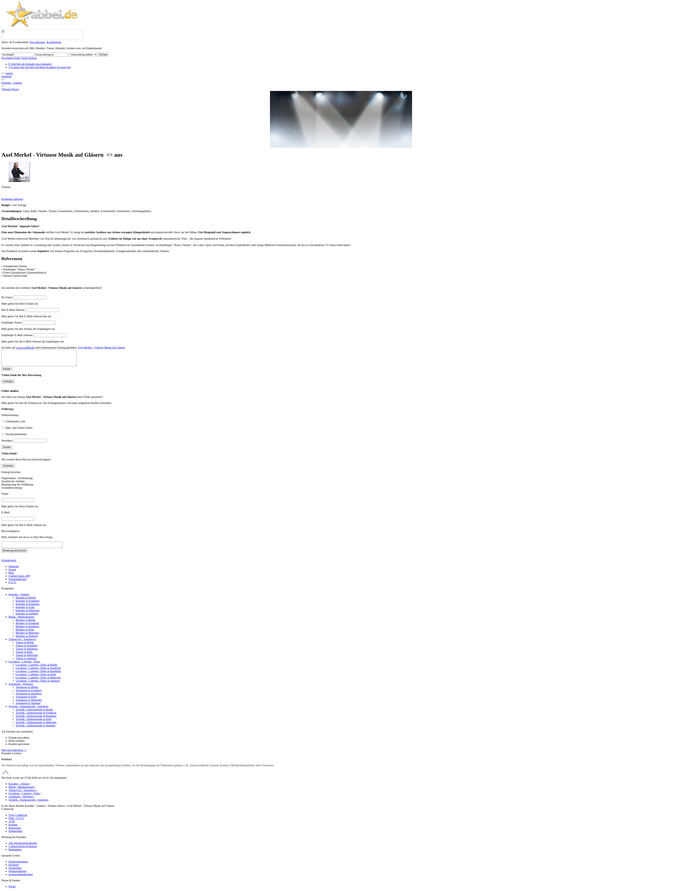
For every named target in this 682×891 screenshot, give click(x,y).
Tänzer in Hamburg (27, 648)
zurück (9, 73)
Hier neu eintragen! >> (14, 750)
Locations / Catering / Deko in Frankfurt (38, 667)
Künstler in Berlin (26, 597)
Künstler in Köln (25, 607)
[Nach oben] (5, 774)
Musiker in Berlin (25, 620)
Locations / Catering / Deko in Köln (36, 674)
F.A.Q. (12, 582)
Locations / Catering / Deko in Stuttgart (38, 680)
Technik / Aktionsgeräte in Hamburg (36, 715)
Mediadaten (15, 849)
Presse (12, 886)
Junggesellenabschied (21, 874)
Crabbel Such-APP (19, 575)
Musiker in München (27, 632)
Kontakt (13, 824)
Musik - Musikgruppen (21, 616)
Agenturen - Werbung (21, 683)
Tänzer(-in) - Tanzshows (22, 639)
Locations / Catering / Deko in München (38, 677)
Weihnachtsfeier (17, 871)
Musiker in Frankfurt (27, 623)
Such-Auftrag (29, 58)
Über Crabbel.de (18, 815)
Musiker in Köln (25, 629)
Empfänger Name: (11, 322)
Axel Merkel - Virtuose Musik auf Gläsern (101, 347)
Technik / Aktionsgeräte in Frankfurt (36, 712)
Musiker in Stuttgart (27, 636)
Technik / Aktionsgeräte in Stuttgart (35, 725)
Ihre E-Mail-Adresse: (13, 309)
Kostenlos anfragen (12, 199)
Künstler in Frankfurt (27, 600)
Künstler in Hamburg (27, 604)
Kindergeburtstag (18, 861)
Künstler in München (27, 610)
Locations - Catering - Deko (24, 661)
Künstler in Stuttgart (27, 613)
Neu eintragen (37, 42)
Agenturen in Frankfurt (29, 690)
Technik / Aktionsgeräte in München (36, 722)
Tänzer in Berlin (25, 642)
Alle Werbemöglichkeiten (23, 843)
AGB (12, 821)
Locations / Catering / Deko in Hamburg (38, 671)
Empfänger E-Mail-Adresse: (17, 335)
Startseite (6, 76)
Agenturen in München (29, 699)
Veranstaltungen (17, 579)
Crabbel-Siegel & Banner (23, 846)
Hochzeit (14, 864)
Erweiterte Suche (11, 58)
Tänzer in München (27, 655)
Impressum (15, 827)
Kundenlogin (54, 42)
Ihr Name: (7, 297)
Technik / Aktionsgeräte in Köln (34, 719)
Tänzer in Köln (24, 652)
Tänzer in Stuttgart (26, 658)
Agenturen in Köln (26, 696)
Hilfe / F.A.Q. (16, 818)
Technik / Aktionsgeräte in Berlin (34, 709)
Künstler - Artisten (19, 594)
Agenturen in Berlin (27, 687)
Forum (12, 569)
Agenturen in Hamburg (29, 693)
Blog (11, 572)
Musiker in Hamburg (27, 626)
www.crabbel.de (25, 347)
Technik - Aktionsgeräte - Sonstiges (28, 706)
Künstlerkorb (8, 560)
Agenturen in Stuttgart (28, 703)
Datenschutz (15, 831)
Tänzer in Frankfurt (26, 645)
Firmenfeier (15, 868)
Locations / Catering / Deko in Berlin (36, 664)
